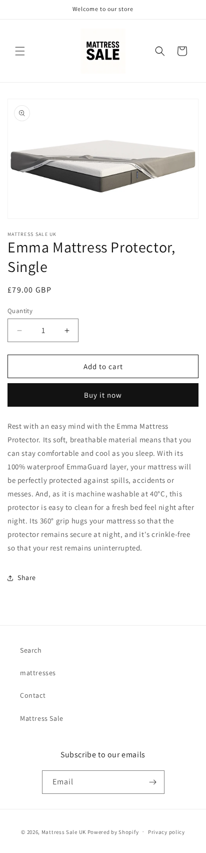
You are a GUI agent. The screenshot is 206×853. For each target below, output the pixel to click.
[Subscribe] (153, 782)
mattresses (38, 672)
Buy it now (103, 395)
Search (31, 650)
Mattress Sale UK (64, 831)
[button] (20, 51)
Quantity (20, 311)
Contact (33, 695)
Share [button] (27, 577)
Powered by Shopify (113, 831)
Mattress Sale (42, 718)
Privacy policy (166, 831)
